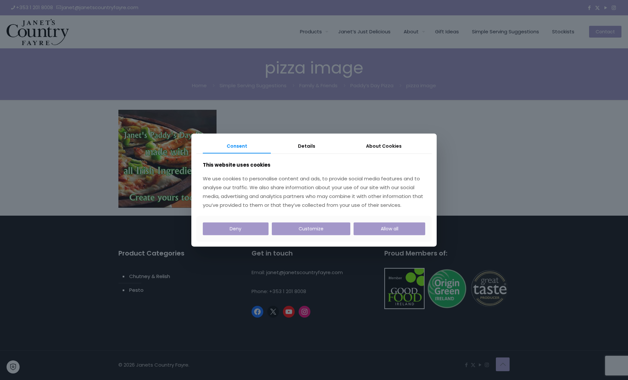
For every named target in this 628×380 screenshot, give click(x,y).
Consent (237, 145)
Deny (235, 228)
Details (306, 145)
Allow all (389, 228)
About (384, 145)
